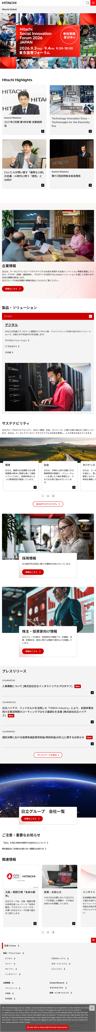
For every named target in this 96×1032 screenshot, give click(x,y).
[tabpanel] (48, 367)
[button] (53, 496)
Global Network (57, 983)
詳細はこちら (11, 288)
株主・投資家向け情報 (39, 631)
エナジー (8, 964)
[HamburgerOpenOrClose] (93, 3)
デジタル (11, 325)
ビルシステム (57, 969)
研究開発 (9, 998)
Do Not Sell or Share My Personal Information (47, 1027)
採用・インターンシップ (59, 993)
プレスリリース (11, 988)
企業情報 (9, 266)
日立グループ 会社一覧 (43, 811)
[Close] (92, 1008)
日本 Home (10, 945)
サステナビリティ (57, 988)
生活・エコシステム (59, 964)
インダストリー (11, 974)
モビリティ (9, 969)
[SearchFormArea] (87, 3)
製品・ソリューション (12, 953)
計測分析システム (59, 958)
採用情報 (29, 558)
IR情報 (7, 993)
